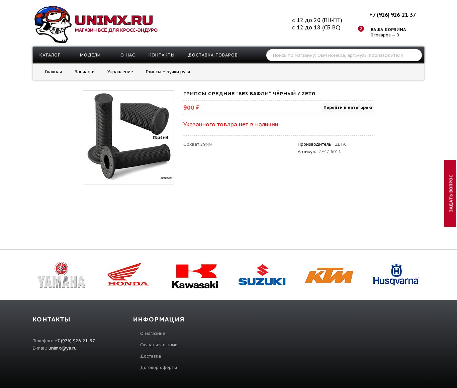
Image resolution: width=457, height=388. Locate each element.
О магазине (152, 333)
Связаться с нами (159, 345)
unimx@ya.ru (63, 348)
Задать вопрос (451, 193)
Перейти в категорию (348, 107)
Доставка (150, 356)
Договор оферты (158, 367)
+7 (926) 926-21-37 (392, 14)
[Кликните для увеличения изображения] (128, 136)
